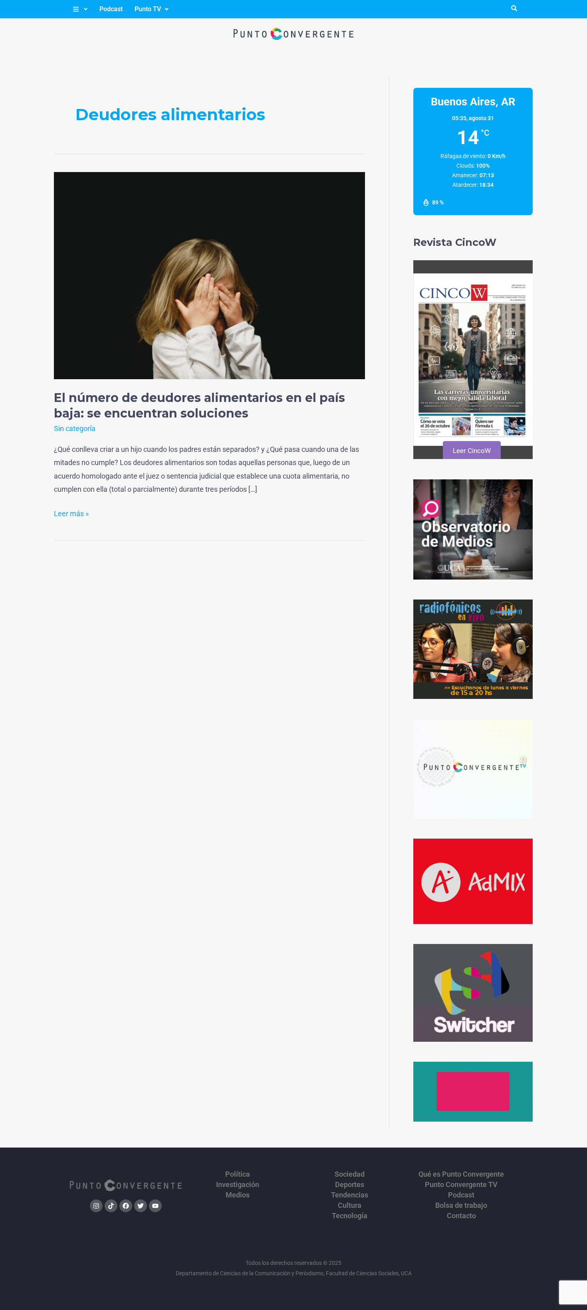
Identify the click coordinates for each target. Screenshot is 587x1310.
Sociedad (350, 1174)
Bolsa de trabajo (461, 1205)
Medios (238, 1195)
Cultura (349, 1205)
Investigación (237, 1184)
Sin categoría (74, 428)
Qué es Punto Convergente (461, 1174)
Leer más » (71, 512)
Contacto (461, 1215)
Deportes (349, 1184)
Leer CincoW (472, 451)
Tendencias (349, 1195)
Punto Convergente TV (461, 1184)
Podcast (111, 9)
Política (237, 1174)
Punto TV (148, 9)
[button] (79, 9)
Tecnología (349, 1215)
